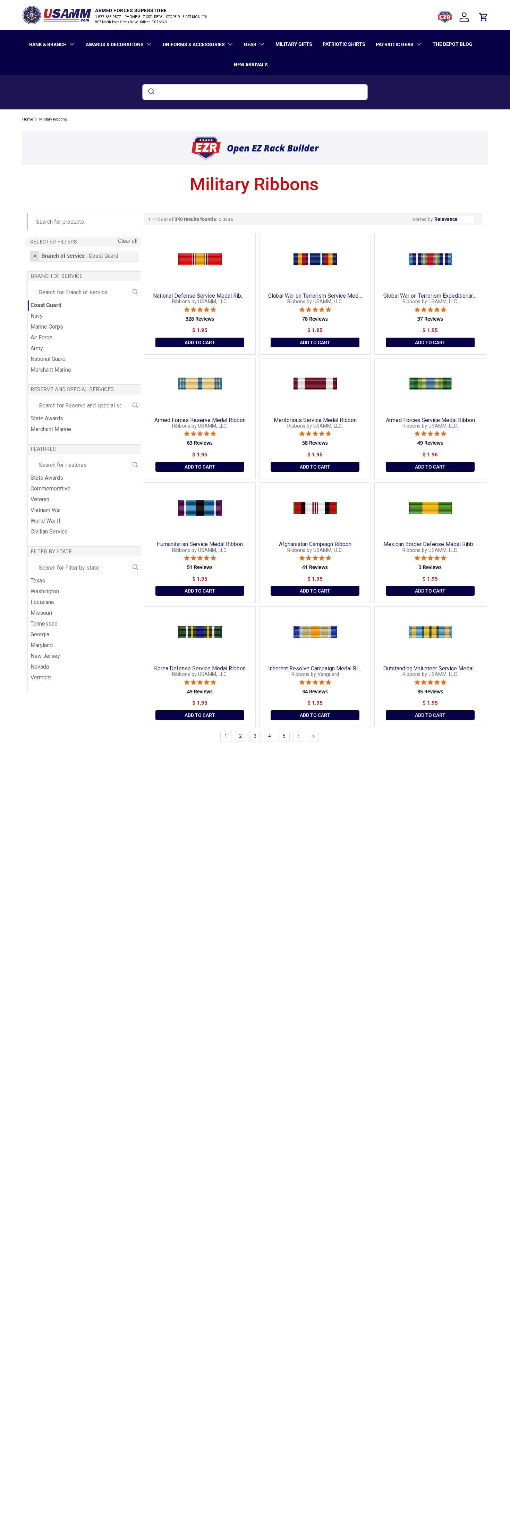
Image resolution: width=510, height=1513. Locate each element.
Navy (37, 316)
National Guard (48, 359)
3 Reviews (430, 567)
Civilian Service (49, 531)
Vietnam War (46, 510)
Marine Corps (47, 326)
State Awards (47, 418)
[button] (483, 17)
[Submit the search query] (135, 292)
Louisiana (42, 602)
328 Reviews (200, 318)
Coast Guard (46, 305)
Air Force (41, 337)
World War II (45, 521)
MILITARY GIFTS (293, 44)
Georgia (40, 634)
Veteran (40, 499)
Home (27, 119)
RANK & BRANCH (48, 44)
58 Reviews (315, 442)
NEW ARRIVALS (251, 64)
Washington (45, 591)
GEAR (250, 44)
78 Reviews (315, 318)
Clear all (127, 241)
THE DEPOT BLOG (453, 44)
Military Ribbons (53, 119)
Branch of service (57, 276)
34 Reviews (315, 691)
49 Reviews (430, 442)
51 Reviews (200, 567)
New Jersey (45, 656)
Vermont (41, 677)
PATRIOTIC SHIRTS (344, 44)
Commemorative (50, 488)
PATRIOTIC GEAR (395, 44)
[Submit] (151, 92)
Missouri (41, 613)
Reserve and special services (72, 389)
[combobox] (255, 92)
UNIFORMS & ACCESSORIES (194, 44)
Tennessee (44, 623)
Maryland (42, 645)
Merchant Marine (51, 369)
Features (43, 449)
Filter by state (51, 551)
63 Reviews (200, 442)
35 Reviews (430, 691)
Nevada (40, 666)
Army (37, 348)
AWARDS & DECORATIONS (115, 44)
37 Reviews (430, 318)
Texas (38, 580)
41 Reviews (315, 567)
